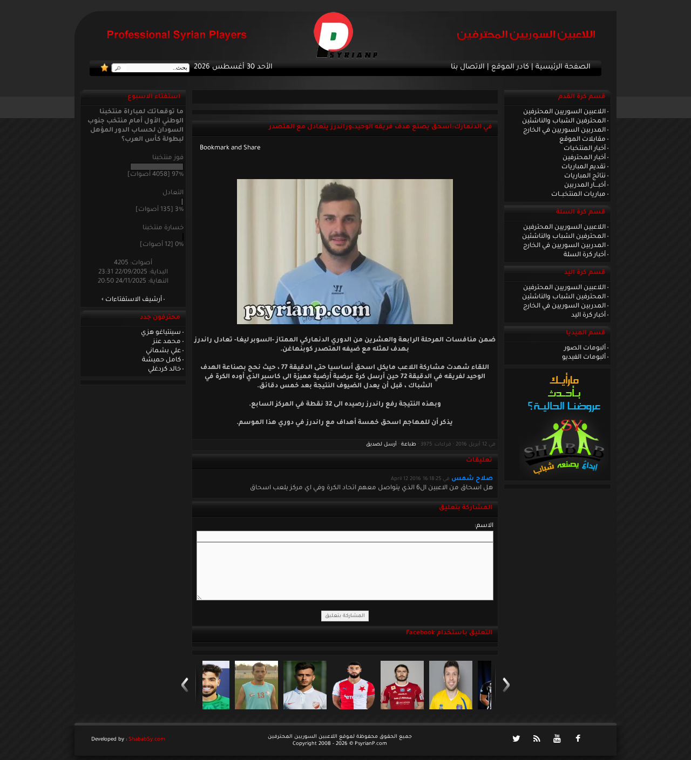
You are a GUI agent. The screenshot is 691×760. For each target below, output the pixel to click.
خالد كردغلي (164, 369)
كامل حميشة (161, 360)
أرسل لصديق (381, 445)
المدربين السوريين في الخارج (564, 130)
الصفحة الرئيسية (563, 67)
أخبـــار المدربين (585, 185)
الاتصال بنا (468, 67)
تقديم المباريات (583, 167)
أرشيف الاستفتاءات (133, 300)
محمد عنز (167, 342)
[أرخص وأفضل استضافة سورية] (563, 477)
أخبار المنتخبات (585, 149)
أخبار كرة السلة (585, 255)
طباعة (408, 445)
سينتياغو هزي (161, 333)
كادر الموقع (510, 67)
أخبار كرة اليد (588, 315)
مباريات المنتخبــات (578, 194)
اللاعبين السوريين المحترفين (564, 112)
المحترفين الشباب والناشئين (564, 121)
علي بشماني (163, 351)
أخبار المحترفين (584, 158)
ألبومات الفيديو (584, 357)
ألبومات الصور (585, 348)
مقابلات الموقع (582, 139)
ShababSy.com (146, 740)
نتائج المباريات (585, 176)
